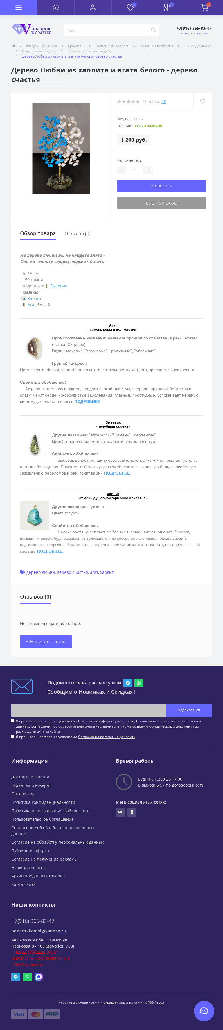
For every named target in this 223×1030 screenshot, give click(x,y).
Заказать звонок (193, 33)
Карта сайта (23, 884)
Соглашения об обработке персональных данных (73, 726)
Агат (32, 304)
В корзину (162, 186)
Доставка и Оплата (30, 777)
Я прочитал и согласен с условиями (75, 736)
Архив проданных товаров (38, 876)
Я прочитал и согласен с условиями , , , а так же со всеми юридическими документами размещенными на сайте (109, 726)
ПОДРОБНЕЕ (87, 401)
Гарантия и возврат (31, 785)
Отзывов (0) (77, 233)
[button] (93, 7)
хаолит (107, 572)
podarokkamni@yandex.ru (38, 931)
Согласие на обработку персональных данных (57, 842)
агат (94, 572)
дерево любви (40, 572)
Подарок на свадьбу (39, 51)
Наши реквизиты (28, 867)
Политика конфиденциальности (43, 802)
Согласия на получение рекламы (106, 736)
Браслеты (76, 45)
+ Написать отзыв (46, 641)
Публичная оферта (30, 850)
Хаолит (35, 298)
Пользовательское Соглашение (42, 819)
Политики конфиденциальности (106, 720)
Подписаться (189, 709)
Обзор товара (38, 233)
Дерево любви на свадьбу (89, 51)
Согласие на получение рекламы (44, 859)
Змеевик (58, 286)
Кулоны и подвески (156, 45)
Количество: (129, 160)
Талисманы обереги (112, 45)
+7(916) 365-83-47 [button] (33, 921)
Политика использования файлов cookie (51, 810)
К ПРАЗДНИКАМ (197, 45)
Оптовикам (22, 794)
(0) (163, 101)
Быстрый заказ (161, 203)
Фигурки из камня (41, 45)
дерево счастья (72, 572)
